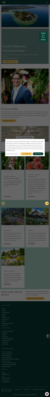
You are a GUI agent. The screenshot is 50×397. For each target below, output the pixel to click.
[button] (3, 203)
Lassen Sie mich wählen (12, 153)
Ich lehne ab (26, 153)
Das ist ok (38, 153)
